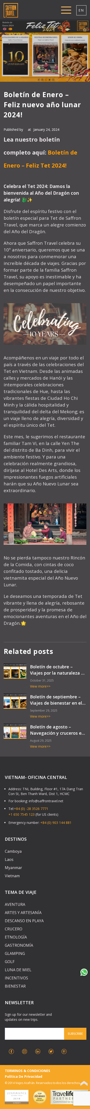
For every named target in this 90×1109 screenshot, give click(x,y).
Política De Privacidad (23, 1076)
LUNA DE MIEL (18, 969)
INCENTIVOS (16, 978)
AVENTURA (15, 904)
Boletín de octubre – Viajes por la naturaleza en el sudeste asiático (58, 670)
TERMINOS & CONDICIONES (27, 1070)
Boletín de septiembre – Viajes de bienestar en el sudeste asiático (56, 700)
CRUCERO (13, 929)
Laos (9, 859)
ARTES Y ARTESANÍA (23, 912)
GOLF (9, 961)
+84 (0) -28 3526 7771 (31, 808)
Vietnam (12, 875)
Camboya (13, 851)
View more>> (40, 686)
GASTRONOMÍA (19, 945)
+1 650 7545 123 (21, 814)
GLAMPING (15, 953)
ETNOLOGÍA (16, 937)
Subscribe (75, 1034)
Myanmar (13, 867)
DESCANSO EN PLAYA (24, 920)
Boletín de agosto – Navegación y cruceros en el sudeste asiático (57, 730)
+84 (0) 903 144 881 (56, 822)
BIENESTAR (15, 986)
